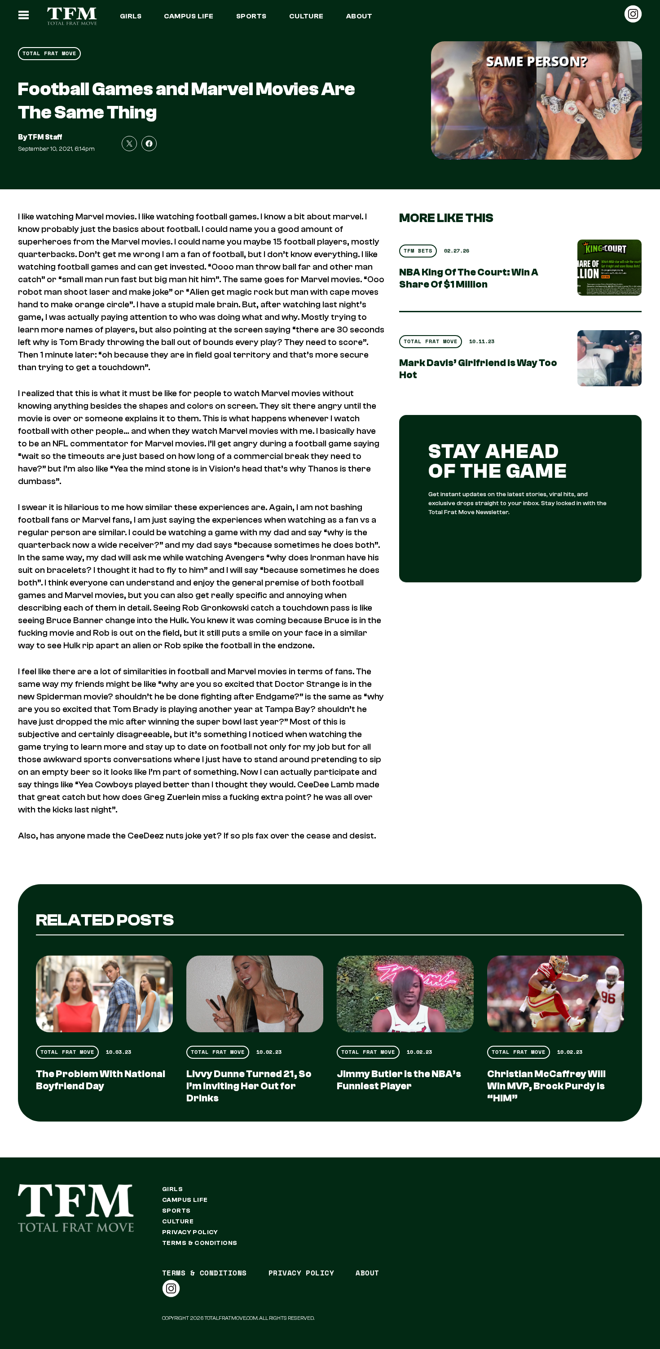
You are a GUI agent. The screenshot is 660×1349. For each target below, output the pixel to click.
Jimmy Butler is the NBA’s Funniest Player (399, 1080)
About (359, 16)
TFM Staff (45, 137)
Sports (251, 16)
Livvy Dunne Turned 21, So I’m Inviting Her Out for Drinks (249, 1086)
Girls (130, 16)
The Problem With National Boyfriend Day (100, 1080)
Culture (306, 16)
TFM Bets (418, 250)
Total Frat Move (49, 53)
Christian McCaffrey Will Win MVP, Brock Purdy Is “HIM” (546, 1086)
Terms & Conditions (200, 1243)
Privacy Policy (190, 1232)
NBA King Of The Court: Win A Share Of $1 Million (468, 278)
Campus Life (188, 16)
